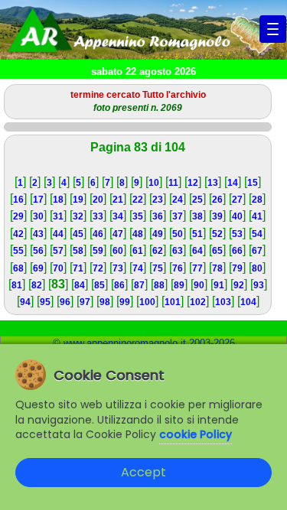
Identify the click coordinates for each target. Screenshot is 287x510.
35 (137, 216)
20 (98, 199)
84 (79, 285)
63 (177, 250)
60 (118, 250)
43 (38, 234)
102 (198, 302)
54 (257, 234)
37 (177, 216)
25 (197, 199)
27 (237, 199)
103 (223, 302)
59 (98, 250)
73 (118, 268)
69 (38, 268)
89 (179, 285)
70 (58, 268)
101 (173, 302)
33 (98, 216)
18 (58, 199)
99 (124, 302)
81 (16, 285)
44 (58, 234)
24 (177, 199)
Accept (143, 472)
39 (217, 216)
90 (199, 285)
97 (85, 302)
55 (18, 250)
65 (217, 250)
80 (257, 268)
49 (157, 234)
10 (153, 182)
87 (139, 285)
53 (237, 234)
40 (237, 216)
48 (137, 234)
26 (217, 199)
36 (157, 216)
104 (248, 302)
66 (237, 250)
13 (212, 182)
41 (257, 216)
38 (197, 216)
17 (38, 199)
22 (137, 199)
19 (78, 199)
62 (157, 250)
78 (217, 268)
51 (197, 234)
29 (18, 216)
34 (118, 216)
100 (147, 302)
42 (18, 234)
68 (18, 268)
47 (118, 234)
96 (65, 302)
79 (237, 268)
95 (45, 302)
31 (58, 216)
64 (197, 250)
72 (98, 268)
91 (219, 285)
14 (232, 182)
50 (177, 234)
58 (78, 250)
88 (159, 285)
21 (118, 199)
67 (257, 250)
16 (18, 199)
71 (78, 268)
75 (157, 268)
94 (25, 302)
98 (104, 302)
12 (193, 182)
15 (252, 182)
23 (157, 199)
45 (78, 234)
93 (258, 285)
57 (58, 250)
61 (137, 250)
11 (173, 182)
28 (257, 199)
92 (238, 285)
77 (197, 268)
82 (36, 285)
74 (137, 268)
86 (119, 285)
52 (217, 234)
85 (99, 285)
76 (177, 268)
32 (78, 216)
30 (38, 216)
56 (38, 250)
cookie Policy (195, 434)
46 (98, 234)
